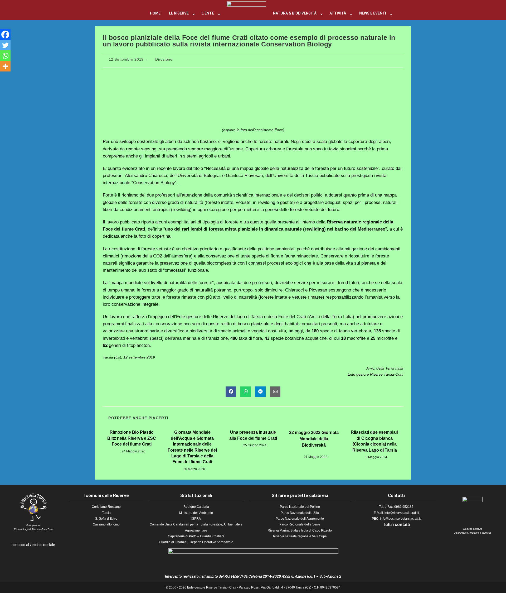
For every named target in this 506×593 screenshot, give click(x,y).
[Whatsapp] (5, 55)
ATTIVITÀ (337, 13)
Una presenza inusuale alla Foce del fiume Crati (253, 435)
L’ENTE (208, 13)
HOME (155, 13)
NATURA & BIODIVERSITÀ (295, 13)
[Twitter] (5, 45)
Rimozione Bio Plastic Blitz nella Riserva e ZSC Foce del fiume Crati (131, 438)
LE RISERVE (179, 13)
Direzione (163, 59)
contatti (402, 524)
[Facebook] (5, 34)
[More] (5, 66)
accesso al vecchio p (28, 545)
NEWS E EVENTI (372, 13)
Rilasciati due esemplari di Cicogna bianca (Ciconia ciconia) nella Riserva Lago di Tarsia (374, 441)
